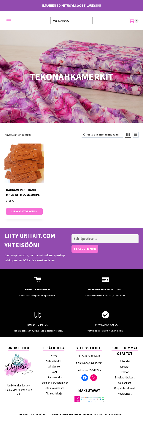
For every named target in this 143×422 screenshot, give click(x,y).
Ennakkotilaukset (125, 377)
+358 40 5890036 (91, 355)
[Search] (88, 20)
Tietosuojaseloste (53, 388)
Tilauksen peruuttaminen (54, 382)
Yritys (54, 355)
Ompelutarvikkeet (124, 388)
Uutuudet (124, 361)
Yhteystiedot (53, 361)
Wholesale (54, 366)
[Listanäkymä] (136, 135)
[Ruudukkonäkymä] (128, 135)
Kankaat (124, 366)
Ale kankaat (124, 383)
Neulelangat (124, 393)
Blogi (54, 372)
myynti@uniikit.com (91, 363)
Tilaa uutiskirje (53, 393)
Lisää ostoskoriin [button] (24, 211)
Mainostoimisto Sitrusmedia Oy (104, 414)
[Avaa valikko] (8, 21)
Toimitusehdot (53, 377)
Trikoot (124, 372)
